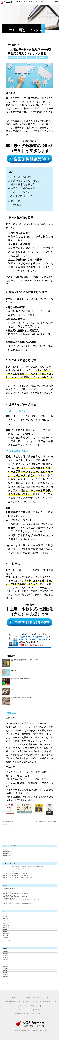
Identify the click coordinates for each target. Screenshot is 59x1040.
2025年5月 (5, 957)
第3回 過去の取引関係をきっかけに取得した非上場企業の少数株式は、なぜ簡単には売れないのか (23, 871)
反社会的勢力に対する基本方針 (24, 1013)
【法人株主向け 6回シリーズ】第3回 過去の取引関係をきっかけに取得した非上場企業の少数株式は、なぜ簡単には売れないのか (23, 899)
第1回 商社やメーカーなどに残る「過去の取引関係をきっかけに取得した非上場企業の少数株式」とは (24, 866)
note (54, 1002)
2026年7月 (5, 951)
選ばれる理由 (44, 1002)
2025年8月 (5, 953)
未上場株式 (5, 937)
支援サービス (16, 997)
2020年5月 (5, 983)
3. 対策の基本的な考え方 (21, 184)
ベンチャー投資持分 (7, 940)
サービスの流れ (31, 1002)
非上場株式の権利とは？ (8, 851)
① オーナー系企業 (20, 192)
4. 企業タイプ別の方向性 (21, 188)
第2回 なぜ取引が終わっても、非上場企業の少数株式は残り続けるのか (17, 868)
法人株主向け (6, 920)
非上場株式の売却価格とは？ (9, 855)
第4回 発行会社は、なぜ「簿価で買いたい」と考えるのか (15, 873)
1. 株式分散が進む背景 (20, 177)
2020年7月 (5, 978)
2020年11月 (5, 970)
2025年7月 (5, 955)
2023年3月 (5, 961)
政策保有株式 (6, 925)
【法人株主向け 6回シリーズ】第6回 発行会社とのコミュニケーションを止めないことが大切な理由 (17, 889)
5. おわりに (14, 201)
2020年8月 (5, 976)
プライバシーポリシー (25, 1010)
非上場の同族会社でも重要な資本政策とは (20, 678)
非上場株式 (31, 58)
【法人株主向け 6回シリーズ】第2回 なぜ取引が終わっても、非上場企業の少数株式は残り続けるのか (17, 903)
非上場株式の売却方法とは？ (9, 853)
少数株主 (22, 58)
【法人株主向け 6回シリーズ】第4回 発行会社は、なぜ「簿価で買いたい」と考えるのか (15, 896)
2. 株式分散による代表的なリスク (26, 180)
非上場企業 (12, 58)
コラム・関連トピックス (13, 1002)
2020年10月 (5, 972)
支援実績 (26, 997)
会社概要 (35, 997)
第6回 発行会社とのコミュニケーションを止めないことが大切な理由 (17, 877)
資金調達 (5, 916)
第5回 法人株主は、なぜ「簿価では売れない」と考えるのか (15, 875)
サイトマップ (40, 1013)
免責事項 (37, 1010)
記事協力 (16, 204)
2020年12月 (5, 968)
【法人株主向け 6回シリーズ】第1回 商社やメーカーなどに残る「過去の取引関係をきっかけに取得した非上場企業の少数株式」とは (13, 823)
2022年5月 (5, 966)
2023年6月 (5, 959)
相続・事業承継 (6, 931)
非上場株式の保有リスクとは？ (9, 849)
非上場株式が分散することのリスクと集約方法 (21, 697)
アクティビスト (6, 927)
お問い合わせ (36, 1006)
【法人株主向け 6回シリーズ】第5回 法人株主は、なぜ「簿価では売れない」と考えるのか (15, 893)
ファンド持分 (6, 935)
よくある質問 (23, 1006)
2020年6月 (5, 981)
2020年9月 (5, 974)
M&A (4, 914)
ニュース (44, 997)
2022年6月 (5, 964)
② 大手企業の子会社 (21, 195)
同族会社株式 (42, 58)
